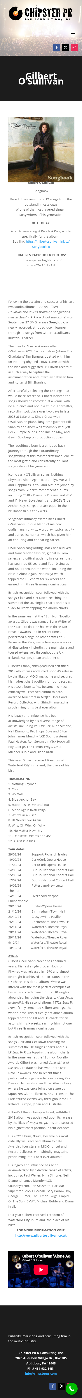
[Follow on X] (65, 47)
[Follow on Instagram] (74, 47)
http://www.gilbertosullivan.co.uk (41, 1235)
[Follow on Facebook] (56, 47)
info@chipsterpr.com (41, 1373)
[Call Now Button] (72, 1389)
